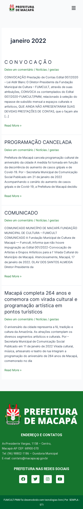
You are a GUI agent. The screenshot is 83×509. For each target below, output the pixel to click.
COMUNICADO (21, 213)
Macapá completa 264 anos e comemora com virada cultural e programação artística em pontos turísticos (40, 302)
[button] (73, 8)
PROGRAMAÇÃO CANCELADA (38, 142)
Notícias (41, 69)
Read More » (13, 125)
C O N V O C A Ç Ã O (28, 62)
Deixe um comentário (18, 69)
